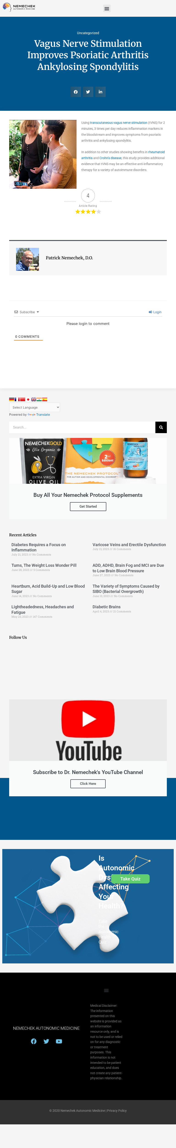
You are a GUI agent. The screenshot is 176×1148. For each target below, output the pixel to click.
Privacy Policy (117, 1110)
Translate (43, 414)
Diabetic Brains (107, 606)
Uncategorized (88, 33)
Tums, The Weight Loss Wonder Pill (44, 565)
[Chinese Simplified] (22, 399)
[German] (11, 399)
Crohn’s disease (110, 158)
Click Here (88, 784)
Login (157, 312)
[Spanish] (44, 399)
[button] (107, 8)
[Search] (161, 427)
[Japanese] (28, 399)
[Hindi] (39, 399)
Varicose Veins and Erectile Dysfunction (129, 544)
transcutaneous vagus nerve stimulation (118, 122)
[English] (33, 399)
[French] (17, 399)
